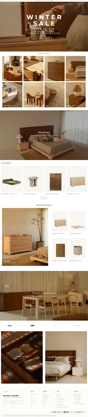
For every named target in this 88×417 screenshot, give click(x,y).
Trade (76, 3)
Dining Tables (33, 401)
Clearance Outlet (77, 399)
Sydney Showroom (77, 395)
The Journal (45, 399)
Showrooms (70, 3)
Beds (31, 403)
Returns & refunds (60, 401)
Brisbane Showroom (78, 397)
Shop (52, 3)
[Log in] (80, 3)
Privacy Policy (59, 403)
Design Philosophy (46, 395)
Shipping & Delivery (60, 399)
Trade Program (77, 401)
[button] (2, 3)
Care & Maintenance (60, 397)
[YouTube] (59, 412)
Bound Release (63, 3)
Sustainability (45, 397)
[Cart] (84, 3)
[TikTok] (57, 412)
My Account (59, 395)
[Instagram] (52, 412)
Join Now (44, 138)
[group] (10, 325)
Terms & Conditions (60, 405)
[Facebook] (53, 412)
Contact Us (59, 394)
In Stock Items (33, 394)
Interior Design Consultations (79, 403)
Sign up (13, 402)
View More (44, 197)
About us (44, 394)
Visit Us (44, 298)
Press (44, 403)
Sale (31, 405)
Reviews (44, 401)
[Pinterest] (55, 412)
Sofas (32, 397)
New (56, 3)
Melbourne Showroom (78, 394)
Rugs (31, 399)
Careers (44, 405)
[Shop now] (44, 39)
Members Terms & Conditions (62, 407)
